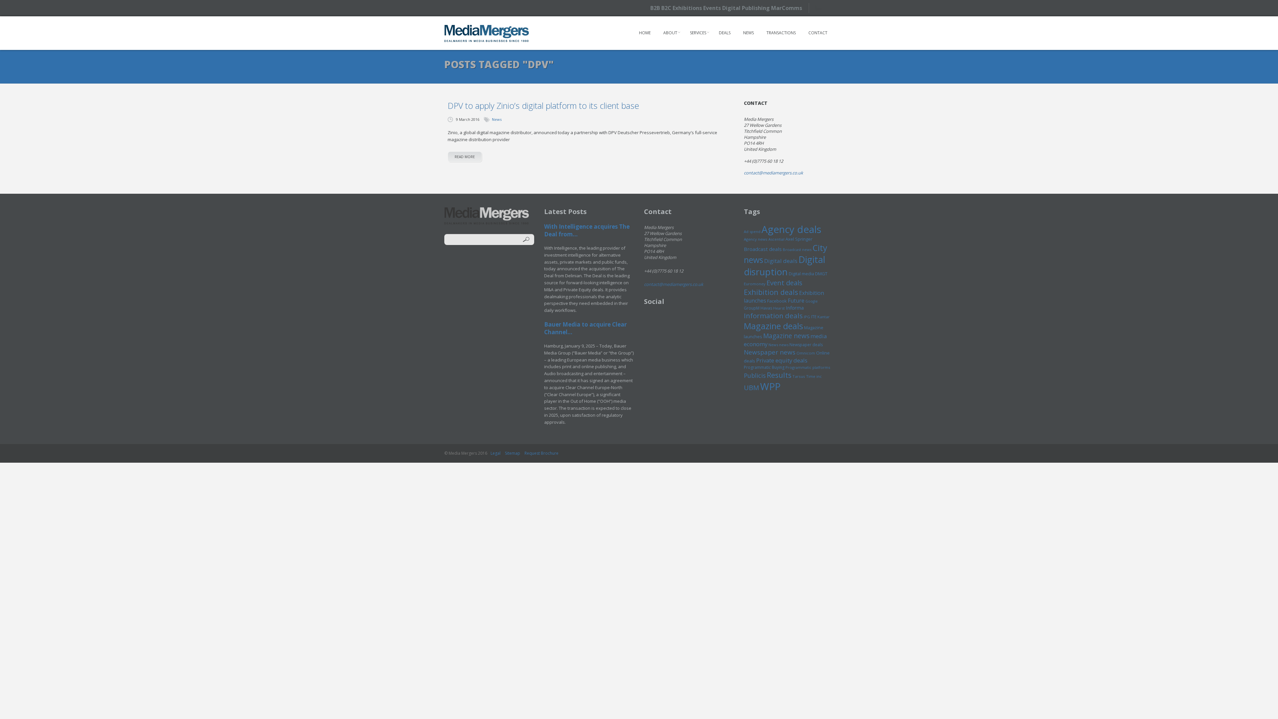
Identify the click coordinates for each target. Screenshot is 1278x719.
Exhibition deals (771, 292)
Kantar (823, 316)
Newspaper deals (806, 345)
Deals (725, 33)
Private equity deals (781, 360)
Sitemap (512, 453)
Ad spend (752, 231)
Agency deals (791, 229)
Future (796, 300)
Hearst (779, 308)
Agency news (755, 239)
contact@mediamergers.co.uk (773, 173)
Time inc (814, 376)
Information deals (773, 315)
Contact (817, 33)
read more (465, 156)
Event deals (784, 282)
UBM (751, 387)
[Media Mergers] (486, 33)
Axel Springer (798, 239)
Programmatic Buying (764, 367)
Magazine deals (773, 326)
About (670, 33)
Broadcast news (797, 249)
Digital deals (780, 261)
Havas (766, 308)
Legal (496, 453)
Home (645, 33)
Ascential (776, 239)
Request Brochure (541, 453)
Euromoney (754, 283)
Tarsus (798, 376)
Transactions (781, 33)
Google (811, 301)
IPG (807, 316)
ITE (813, 317)
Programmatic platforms (807, 367)
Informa (795, 307)
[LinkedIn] (833, 7)
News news (778, 344)
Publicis (755, 375)
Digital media (801, 274)
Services (698, 33)
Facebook (777, 301)
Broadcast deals (763, 249)
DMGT (821, 274)
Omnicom (805, 353)
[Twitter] (821, 8)
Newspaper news (769, 352)
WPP (770, 386)
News (748, 33)
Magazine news (786, 336)
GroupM (751, 308)
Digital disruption (784, 265)
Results (779, 375)
